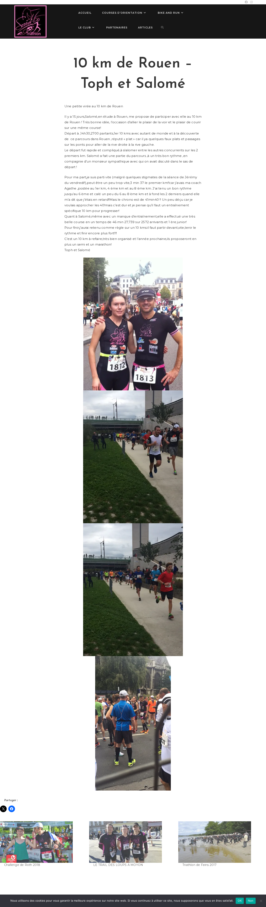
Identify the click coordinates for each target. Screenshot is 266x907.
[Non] (261, 901)
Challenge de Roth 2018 (22, 865)
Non (251, 900)
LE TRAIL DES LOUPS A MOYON (118, 865)
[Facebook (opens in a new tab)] (246, 2)
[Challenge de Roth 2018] (42, 842)
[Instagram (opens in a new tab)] (251, 2)
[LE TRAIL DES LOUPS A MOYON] (131, 842)
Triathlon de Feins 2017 (199, 865)
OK (240, 900)
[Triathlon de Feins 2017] (220, 842)
